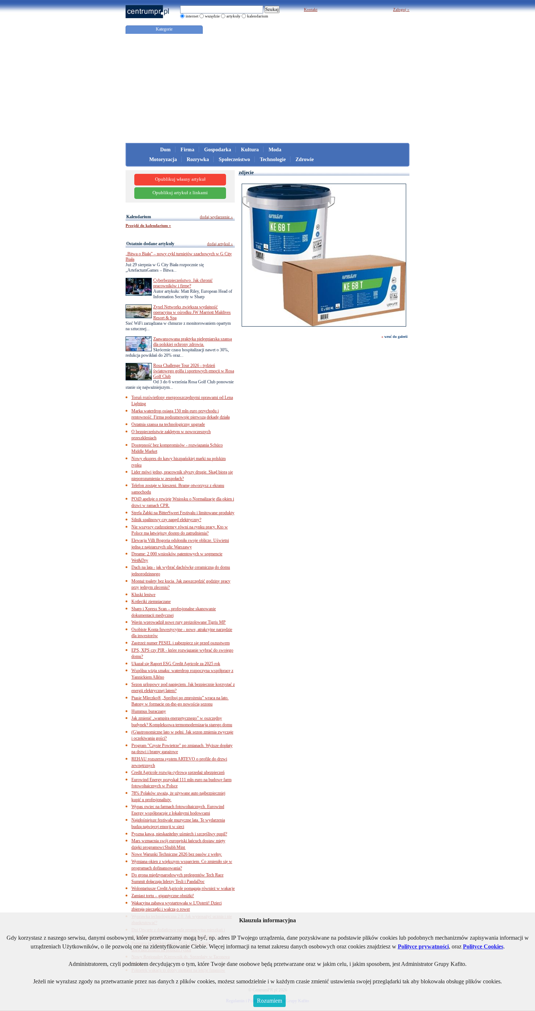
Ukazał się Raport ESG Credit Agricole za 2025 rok (175, 663)
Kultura (250, 149)
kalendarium (257, 16)
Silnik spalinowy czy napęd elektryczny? (166, 519)
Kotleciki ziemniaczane (151, 601)
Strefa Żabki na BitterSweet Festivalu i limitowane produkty (182, 512)
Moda (275, 149)
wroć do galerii (396, 337)
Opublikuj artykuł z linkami (180, 192)
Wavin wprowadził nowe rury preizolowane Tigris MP (178, 622)
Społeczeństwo (234, 159)
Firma (187, 149)
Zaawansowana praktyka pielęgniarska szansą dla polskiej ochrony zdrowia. (192, 341)
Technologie (273, 159)
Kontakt (310, 9)
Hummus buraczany (148, 711)
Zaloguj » (401, 9)
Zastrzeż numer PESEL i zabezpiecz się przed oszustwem (180, 643)
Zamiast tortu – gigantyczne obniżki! (162, 895)
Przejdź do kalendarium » (148, 225)
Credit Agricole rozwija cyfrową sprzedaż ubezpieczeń (178, 772)
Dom (165, 149)
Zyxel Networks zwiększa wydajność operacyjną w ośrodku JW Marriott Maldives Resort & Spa (192, 312)
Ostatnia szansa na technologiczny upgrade (168, 424)
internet (192, 16)
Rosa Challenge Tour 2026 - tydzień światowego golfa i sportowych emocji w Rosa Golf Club (193, 371)
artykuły (233, 16)
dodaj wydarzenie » (216, 217)
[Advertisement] (267, 88)
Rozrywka (198, 159)
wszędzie (212, 16)
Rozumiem (269, 1001)
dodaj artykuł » (220, 243)
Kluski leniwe (143, 594)
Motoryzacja (163, 159)
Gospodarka (217, 149)
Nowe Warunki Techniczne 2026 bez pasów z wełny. (176, 854)
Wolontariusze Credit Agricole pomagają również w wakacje (183, 888)
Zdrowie (305, 159)
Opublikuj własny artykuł (180, 179)
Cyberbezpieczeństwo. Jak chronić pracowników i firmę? (183, 283)
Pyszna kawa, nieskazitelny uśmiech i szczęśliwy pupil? (179, 833)
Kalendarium (138, 216)
